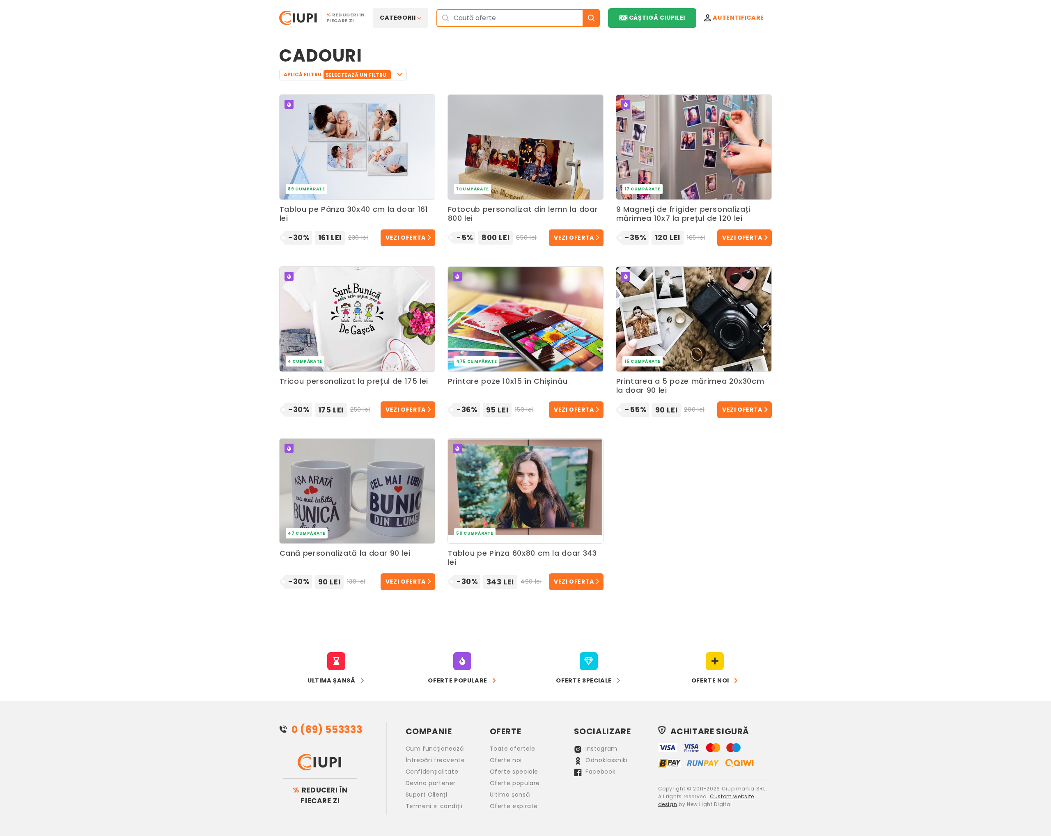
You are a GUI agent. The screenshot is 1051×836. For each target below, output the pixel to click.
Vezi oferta (406, 238)
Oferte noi (506, 760)
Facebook (600, 771)
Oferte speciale (514, 771)
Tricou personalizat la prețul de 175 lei (354, 381)
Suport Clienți (426, 794)
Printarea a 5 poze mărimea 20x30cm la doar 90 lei (690, 386)
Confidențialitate (432, 771)
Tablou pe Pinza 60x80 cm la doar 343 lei (522, 558)
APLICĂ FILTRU (335, 74)
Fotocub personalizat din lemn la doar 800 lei (523, 214)
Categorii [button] (398, 18)
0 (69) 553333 (326, 729)
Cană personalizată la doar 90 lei (345, 553)
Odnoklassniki (606, 760)
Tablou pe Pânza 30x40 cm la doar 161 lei (354, 214)
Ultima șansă (510, 794)
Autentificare (738, 18)
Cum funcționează (435, 748)
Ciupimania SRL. (744, 788)
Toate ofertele (512, 748)
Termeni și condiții (434, 806)
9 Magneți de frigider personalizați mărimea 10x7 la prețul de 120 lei (683, 214)
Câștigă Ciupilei (657, 18)
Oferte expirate (514, 806)
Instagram (600, 748)
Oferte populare (515, 783)
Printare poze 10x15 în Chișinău (508, 381)
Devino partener (431, 783)
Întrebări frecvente (435, 760)
